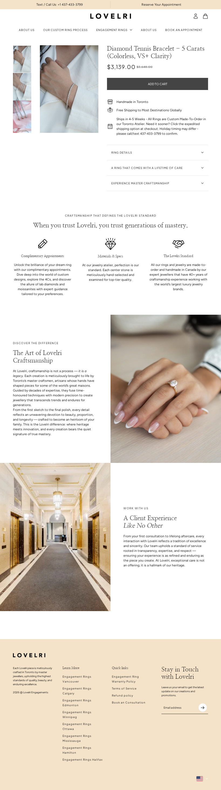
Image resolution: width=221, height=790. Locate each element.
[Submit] (202, 707)
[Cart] (205, 16)
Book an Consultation (129, 702)
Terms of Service (124, 688)
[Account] (195, 16)
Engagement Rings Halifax (83, 759)
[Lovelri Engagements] (110, 16)
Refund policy (122, 695)
